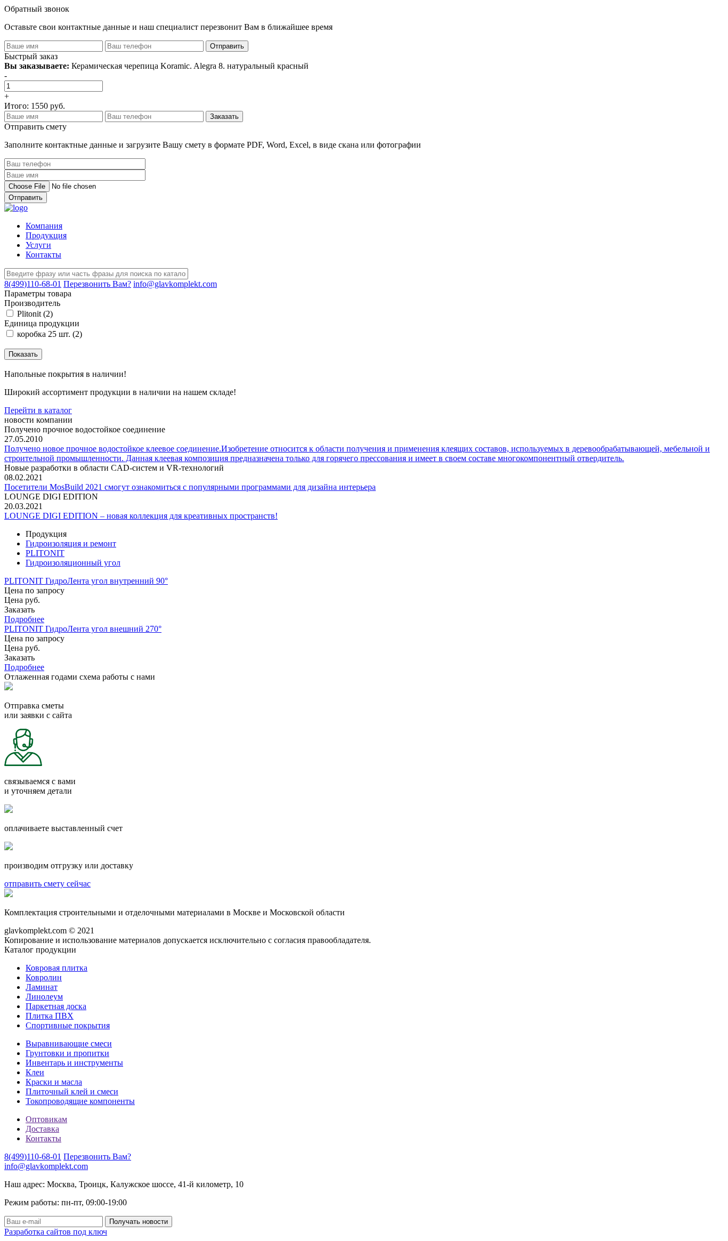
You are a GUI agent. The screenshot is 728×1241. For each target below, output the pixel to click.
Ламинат (42, 987)
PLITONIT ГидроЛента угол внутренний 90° (86, 580)
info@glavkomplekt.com (175, 283)
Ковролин (44, 977)
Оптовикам (46, 1119)
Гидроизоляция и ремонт (71, 543)
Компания (44, 225)
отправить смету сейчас (47, 883)
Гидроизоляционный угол (73, 562)
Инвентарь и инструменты (74, 1062)
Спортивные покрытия (68, 1025)
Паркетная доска (56, 1006)
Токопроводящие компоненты (80, 1101)
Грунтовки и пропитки (67, 1053)
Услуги (38, 244)
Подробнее (24, 619)
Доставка (42, 1128)
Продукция (46, 235)
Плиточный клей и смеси (72, 1091)
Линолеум (44, 996)
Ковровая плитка (56, 967)
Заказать (19, 609)
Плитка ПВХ (50, 1015)
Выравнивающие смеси (69, 1043)
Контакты (43, 254)
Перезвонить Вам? (97, 283)
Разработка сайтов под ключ (55, 1231)
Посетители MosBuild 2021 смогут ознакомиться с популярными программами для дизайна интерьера (190, 486)
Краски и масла (54, 1081)
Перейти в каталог (38, 410)
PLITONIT (45, 553)
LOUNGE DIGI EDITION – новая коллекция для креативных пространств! (141, 515)
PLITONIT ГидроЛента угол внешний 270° (82, 628)
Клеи (35, 1072)
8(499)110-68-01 (32, 283)
